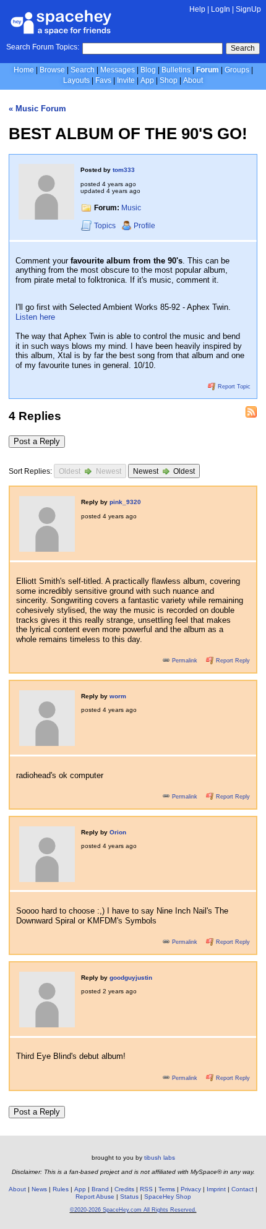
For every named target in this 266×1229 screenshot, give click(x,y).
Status (129, 1196)
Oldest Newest (90, 472)
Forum (207, 70)
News (39, 1189)
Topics (106, 225)
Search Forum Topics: (42, 47)
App (147, 80)
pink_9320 (125, 502)
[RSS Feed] (251, 412)
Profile (144, 225)
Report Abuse (94, 1196)
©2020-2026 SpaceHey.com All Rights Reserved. (133, 1210)
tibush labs (159, 1157)
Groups (237, 70)
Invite (126, 80)
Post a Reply (37, 441)
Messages (117, 70)
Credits (124, 1189)
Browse (52, 70)
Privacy (191, 1189)
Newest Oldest (164, 472)
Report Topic (233, 386)
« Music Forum (37, 108)
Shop (169, 80)
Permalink (184, 660)
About (193, 80)
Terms (166, 1189)
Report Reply (232, 660)
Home (24, 70)
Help (197, 9)
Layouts (76, 80)
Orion (117, 832)
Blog (148, 70)
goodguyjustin (130, 977)
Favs (103, 80)
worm (117, 696)
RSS (146, 1189)
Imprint (216, 1189)
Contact (242, 1189)
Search (243, 48)
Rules (61, 1189)
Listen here (35, 317)
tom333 (124, 169)
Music (131, 207)
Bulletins (176, 70)
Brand (100, 1189)
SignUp (248, 9)
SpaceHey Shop (167, 1196)
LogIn (220, 9)
